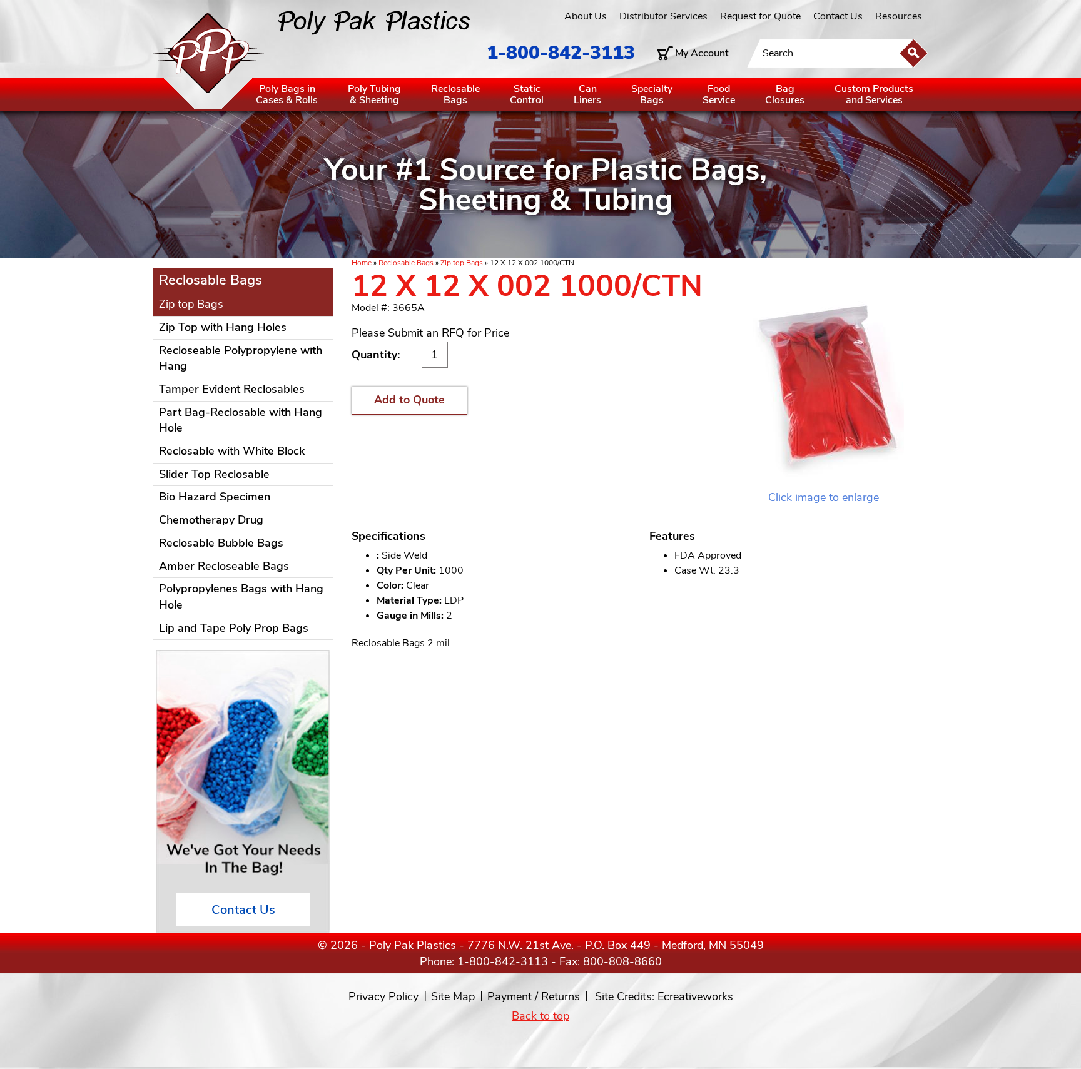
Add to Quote (409, 399)
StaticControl (527, 94)
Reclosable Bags (406, 263)
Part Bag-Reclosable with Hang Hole (240, 420)
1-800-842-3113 (561, 53)
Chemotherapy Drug (211, 519)
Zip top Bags (461, 263)
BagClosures (784, 94)
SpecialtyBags (651, 94)
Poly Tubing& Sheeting (374, 94)
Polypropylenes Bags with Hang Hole (241, 596)
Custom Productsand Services (874, 94)
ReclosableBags (455, 94)
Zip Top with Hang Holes (223, 327)
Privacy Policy (383, 996)
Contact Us (838, 16)
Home (362, 263)
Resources (898, 16)
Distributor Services (663, 16)
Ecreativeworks (695, 996)
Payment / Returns (533, 996)
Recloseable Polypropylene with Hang (240, 358)
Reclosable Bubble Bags (221, 542)
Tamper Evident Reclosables (232, 389)
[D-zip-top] (823, 380)
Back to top (540, 1015)
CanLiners (587, 94)
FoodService (719, 94)
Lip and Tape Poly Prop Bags (233, 628)
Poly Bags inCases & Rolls (287, 94)
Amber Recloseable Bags (224, 566)
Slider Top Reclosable (214, 474)
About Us (585, 16)
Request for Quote (760, 16)
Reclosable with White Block (232, 451)
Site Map (453, 996)
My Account (702, 53)
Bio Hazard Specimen (214, 496)
